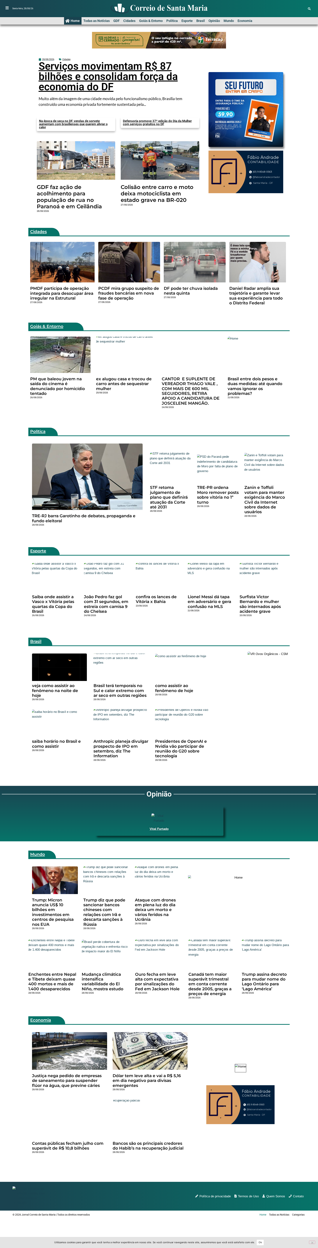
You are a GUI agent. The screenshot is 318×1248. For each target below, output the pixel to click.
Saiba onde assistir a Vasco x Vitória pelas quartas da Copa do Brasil (53, 604)
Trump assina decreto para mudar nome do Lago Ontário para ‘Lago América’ (264, 981)
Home (75, 21)
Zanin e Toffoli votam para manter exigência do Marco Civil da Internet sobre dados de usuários (264, 499)
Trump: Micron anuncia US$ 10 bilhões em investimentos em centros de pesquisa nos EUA (53, 912)
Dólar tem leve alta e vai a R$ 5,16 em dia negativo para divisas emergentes (147, 1080)
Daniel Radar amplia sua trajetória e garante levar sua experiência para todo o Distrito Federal (256, 295)
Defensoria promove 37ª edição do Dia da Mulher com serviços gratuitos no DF (157, 122)
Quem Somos (275, 1196)
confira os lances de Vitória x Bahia (156, 599)
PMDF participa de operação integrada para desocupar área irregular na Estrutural (61, 293)
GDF (116, 21)
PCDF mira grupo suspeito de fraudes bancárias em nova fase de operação (128, 293)
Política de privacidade (215, 1196)
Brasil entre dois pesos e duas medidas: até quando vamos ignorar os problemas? (255, 386)
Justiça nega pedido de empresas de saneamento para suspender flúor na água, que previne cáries (67, 1080)
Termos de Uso (248, 1196)
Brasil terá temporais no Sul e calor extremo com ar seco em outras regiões (119, 690)
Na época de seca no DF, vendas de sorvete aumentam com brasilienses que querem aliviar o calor (73, 124)
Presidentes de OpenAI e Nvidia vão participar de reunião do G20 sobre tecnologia (181, 748)
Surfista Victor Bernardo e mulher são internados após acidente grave (260, 604)
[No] (312, 1242)
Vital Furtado (159, 829)
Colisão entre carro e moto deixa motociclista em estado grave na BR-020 (157, 193)
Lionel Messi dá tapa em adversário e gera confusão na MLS (209, 601)
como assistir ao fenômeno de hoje (174, 688)
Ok (260, 1242)
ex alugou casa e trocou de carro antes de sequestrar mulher (124, 383)
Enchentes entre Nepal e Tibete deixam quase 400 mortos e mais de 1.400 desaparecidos (52, 981)
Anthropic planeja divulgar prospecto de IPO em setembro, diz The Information (120, 748)
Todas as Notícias (96, 21)
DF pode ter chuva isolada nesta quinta (191, 291)
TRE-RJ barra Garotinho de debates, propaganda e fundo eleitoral (83, 518)
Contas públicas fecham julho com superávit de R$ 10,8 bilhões (67, 1146)
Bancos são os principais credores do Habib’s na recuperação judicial (148, 1146)
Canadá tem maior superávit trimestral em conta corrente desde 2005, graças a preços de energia (210, 984)
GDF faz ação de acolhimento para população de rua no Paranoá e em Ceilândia (69, 196)
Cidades (129, 21)
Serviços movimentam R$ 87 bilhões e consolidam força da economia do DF (108, 76)
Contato (298, 1196)
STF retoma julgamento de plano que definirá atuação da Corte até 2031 (169, 497)
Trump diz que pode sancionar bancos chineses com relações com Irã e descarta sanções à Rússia (104, 912)
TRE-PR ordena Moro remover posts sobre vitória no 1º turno (218, 495)
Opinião (214, 21)
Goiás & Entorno (151, 21)
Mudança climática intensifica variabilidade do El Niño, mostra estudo (102, 981)
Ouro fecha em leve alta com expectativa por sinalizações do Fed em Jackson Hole (157, 981)
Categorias (298, 1214)
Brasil (200, 21)
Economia (245, 21)
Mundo (229, 21)
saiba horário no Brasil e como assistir (56, 744)
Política (172, 21)
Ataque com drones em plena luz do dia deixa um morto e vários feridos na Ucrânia (155, 910)
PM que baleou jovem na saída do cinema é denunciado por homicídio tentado (57, 386)
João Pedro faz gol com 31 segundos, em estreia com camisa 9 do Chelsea (106, 604)
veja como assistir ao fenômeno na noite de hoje (55, 690)
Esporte (187, 21)
